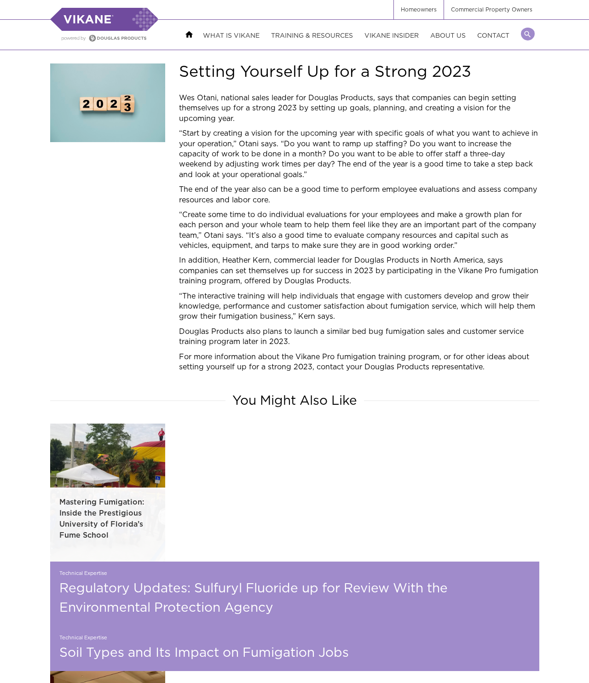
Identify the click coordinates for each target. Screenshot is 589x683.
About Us (448, 35)
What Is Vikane (231, 35)
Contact (493, 35)
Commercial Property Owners (491, 9)
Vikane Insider (391, 35)
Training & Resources (312, 35)
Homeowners (419, 9)
